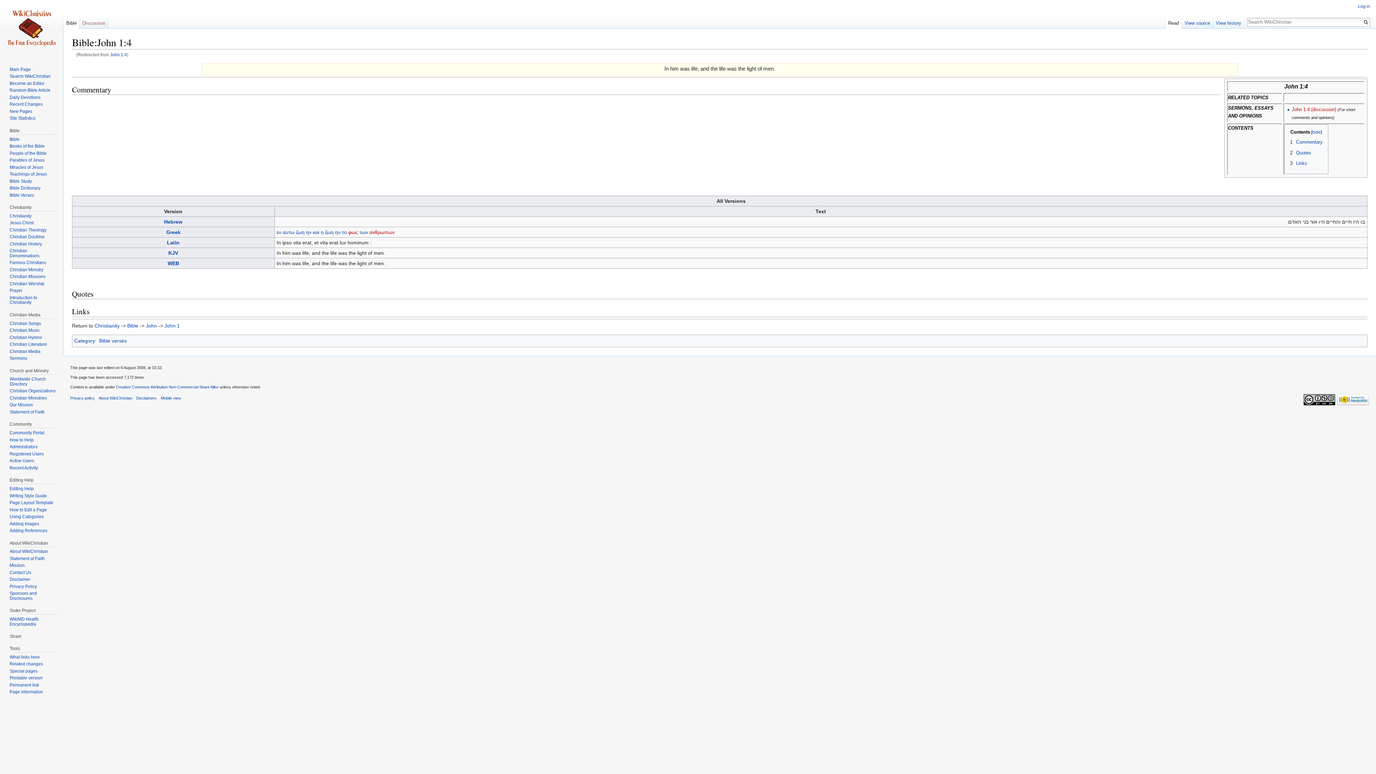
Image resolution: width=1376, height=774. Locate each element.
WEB (173, 263)
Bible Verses (22, 195)
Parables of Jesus (27, 160)
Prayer (16, 290)
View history (1228, 23)
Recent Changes (26, 104)
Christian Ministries (28, 398)
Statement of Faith (27, 412)
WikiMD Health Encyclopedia (24, 622)
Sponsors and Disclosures (23, 596)
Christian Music (25, 330)
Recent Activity (24, 467)
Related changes (26, 663)
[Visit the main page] (31, 28)
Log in (1364, 6)
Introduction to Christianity (23, 300)
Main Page (20, 69)
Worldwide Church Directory (28, 382)
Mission (17, 565)
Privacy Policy (23, 586)
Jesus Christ (22, 222)
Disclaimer (20, 579)
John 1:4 (118, 54)
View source (1197, 23)
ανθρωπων (382, 232)
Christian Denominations (24, 253)
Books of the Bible (27, 146)
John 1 (172, 326)
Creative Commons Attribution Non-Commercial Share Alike (167, 387)
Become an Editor (27, 83)
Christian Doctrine (27, 236)
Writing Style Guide (28, 495)
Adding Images (24, 523)
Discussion (93, 23)
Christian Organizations (33, 390)
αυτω (289, 232)
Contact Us (20, 572)
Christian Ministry (26, 269)
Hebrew (173, 222)
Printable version (26, 677)
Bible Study (21, 181)
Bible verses (113, 341)
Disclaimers (146, 398)
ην (308, 232)
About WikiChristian (29, 551)
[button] (1292, 132)
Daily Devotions (25, 97)
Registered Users (27, 454)
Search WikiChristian (30, 76)
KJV (173, 253)
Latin (173, 242)
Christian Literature (28, 344)
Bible (132, 326)
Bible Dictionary (25, 188)
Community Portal (27, 432)
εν (279, 232)
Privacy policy (82, 398)
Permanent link (24, 685)
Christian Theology (28, 230)
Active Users (22, 460)
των (363, 232)
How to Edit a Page (28, 509)
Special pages (24, 671)
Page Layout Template (31, 502)
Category (84, 341)
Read (1173, 23)
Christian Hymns (26, 337)
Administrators (24, 446)
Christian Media (25, 351)
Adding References (28, 530)
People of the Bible (28, 153)
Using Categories (27, 516)
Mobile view (171, 398)
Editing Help (22, 488)
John (151, 326)
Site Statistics (22, 118)
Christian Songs (25, 323)
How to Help (22, 440)
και (316, 232)
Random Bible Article (30, 90)
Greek (173, 232)
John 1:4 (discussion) (1314, 109)
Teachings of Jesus (28, 174)
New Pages (21, 111)
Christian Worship (27, 283)
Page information (26, 691)
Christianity (107, 326)
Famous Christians (28, 262)
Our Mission (21, 404)
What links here (25, 657)
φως (353, 232)
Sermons (18, 358)
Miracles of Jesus (26, 167)
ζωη (300, 232)
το (344, 232)
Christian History (26, 244)
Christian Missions (28, 276)
